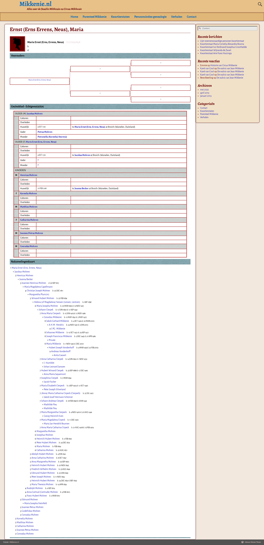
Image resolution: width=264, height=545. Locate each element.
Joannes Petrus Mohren (31, 233)
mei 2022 (204, 89)
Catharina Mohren (29, 220)
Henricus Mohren (28, 175)
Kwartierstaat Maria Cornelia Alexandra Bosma (222, 44)
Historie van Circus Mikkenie (223, 65)
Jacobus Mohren (34, 113)
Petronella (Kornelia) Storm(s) (52, 137)
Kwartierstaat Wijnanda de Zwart (215, 50)
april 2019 (204, 93)
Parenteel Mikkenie (94, 16)
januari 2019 (206, 96)
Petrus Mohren (45, 132)
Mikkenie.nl (14, 542)
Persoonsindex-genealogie (150, 16)
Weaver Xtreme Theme (253, 542)
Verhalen (176, 16)
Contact (191, 16)
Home (74, 16)
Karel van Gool (207, 68)
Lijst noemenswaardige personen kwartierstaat (222, 41)
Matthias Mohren (28, 207)
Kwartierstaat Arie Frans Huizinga (216, 53)
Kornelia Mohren (28, 193)
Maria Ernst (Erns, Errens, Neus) (41, 142)
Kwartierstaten (120, 16)
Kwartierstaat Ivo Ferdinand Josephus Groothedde (223, 47)
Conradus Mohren (29, 246)
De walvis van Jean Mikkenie (230, 68)
